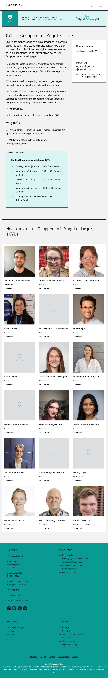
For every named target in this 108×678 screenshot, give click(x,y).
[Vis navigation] (100, 5)
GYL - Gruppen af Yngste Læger (51, 19)
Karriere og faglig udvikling (73, 565)
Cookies (75, 657)
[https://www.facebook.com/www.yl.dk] (9, 608)
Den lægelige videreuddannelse (75, 558)
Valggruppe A (16, 108)
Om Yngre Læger (28, 19)
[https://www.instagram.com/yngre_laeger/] (14, 608)
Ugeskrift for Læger (70, 644)
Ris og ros (33, 657)
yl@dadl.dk (17, 573)
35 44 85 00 (14, 576)
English (52, 657)
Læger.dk (26, 17)
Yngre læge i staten (70, 641)
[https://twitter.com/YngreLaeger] (20, 608)
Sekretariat (15, 595)
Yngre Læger (50, 17)
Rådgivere (14, 590)
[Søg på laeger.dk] (90, 5)
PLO (12, 631)
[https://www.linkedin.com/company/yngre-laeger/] (25, 608)
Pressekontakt (16, 556)
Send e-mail (9, 288)
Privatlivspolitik (63, 657)
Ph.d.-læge (66, 638)
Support (43, 657)
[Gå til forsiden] (14, 5)
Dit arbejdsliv (67, 555)
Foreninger (37, 17)
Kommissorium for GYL (89, 51)
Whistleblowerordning (19, 600)
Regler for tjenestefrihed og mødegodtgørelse (89, 75)
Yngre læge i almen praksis (73, 634)
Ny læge (65, 627)
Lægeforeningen (17, 627)
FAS (12, 634)
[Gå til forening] (87, 18)
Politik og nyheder (69, 569)
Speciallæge (67, 631)
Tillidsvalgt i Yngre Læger (72, 562)
